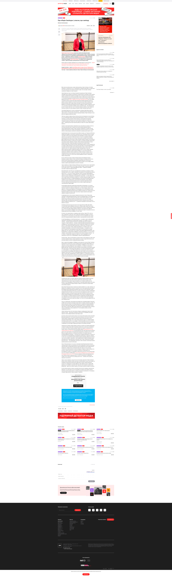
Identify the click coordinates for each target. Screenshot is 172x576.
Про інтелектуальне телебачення (63, 453)
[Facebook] (59, 29)
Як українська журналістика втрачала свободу (104, 453)
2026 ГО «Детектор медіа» (68, 548)
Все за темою (111, 81)
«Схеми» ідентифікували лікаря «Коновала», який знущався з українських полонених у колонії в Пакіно (105, 66)
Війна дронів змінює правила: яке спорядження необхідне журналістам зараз (104, 72)
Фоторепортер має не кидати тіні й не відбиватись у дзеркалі (105, 439)
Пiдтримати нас (110, 519)
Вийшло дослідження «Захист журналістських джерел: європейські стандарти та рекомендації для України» (105, 77)
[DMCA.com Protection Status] (82, 565)
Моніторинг (80, 3)
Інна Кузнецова (64, 22)
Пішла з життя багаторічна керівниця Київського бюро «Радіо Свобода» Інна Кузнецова (85, 431)
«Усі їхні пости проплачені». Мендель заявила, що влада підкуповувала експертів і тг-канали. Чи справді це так (105, 54)
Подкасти (87, 3)
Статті (73, 3)
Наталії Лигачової (83, 63)
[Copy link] (59, 35)
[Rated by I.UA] (89, 565)
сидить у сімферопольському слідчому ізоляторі (78, 99)
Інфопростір (92, 3)
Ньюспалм (59, 534)
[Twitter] (59, 32)
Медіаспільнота (80, 437)
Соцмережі (83, 519)
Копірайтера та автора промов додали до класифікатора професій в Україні (66, 431)
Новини (70, 3)
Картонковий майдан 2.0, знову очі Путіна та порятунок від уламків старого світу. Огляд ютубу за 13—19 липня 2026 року (105, 61)
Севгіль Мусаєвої (70, 65)
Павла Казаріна (77, 65)
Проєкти (59, 519)
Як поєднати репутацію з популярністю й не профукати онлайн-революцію (66, 439)
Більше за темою (100, 49)
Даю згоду (86, 574)
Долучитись (78, 400)
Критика (76, 3)
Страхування (106, 3)
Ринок (84, 3)
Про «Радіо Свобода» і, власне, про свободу (104, 89)
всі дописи (111, 92)
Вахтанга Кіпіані (68, 63)
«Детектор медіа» (92, 404)
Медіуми (59, 535)
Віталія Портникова (75, 63)
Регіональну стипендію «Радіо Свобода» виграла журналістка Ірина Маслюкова (84, 439)
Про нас (71, 519)
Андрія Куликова (84, 65)
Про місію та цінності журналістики (82, 453)
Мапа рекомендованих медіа (62, 533)
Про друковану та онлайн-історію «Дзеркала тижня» (105, 447)
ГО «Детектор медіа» (61, 532)
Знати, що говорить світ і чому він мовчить (103, 430)
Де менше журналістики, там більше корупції (65, 447)
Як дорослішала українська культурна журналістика (85, 447)
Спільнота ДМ (63, 492)
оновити (93, 470)
